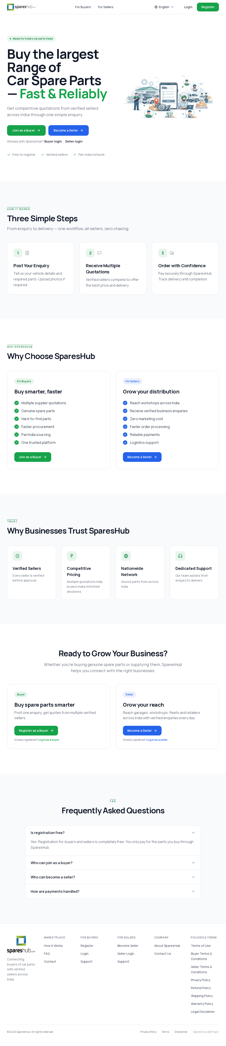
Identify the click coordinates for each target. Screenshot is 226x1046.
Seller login (74, 141)
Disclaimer (181, 1032)
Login (188, 7)
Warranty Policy (202, 1004)
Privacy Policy (200, 980)
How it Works (53, 946)
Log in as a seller (157, 740)
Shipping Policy (202, 996)
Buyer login (53, 141)
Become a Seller (66, 130)
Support (86, 961)
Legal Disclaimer (203, 1011)
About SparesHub (167, 946)
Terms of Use (201, 946)
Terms (165, 1032)
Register (208, 7)
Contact (50, 961)
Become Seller (127, 946)
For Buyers (83, 7)
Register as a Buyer (33, 730)
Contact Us (162, 953)
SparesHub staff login (206, 1032)
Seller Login (125, 953)
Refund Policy (201, 988)
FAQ (47, 953)
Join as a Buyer (23, 130)
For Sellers (105, 7)
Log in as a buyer (48, 740)
